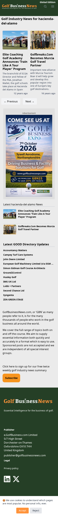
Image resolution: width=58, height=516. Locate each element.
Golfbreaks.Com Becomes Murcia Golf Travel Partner (42, 59)
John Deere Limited (14, 259)
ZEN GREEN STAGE (13, 299)
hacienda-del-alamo (23, 204)
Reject (36, 510)
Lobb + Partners (12, 286)
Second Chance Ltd (13, 290)
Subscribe (11, 378)
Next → (29, 101)
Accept (22, 510)
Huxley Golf (9, 277)
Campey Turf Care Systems (18, 254)
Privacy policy (11, 468)
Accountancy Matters (15, 250)
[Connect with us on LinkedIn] (8, 479)
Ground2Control (12, 272)
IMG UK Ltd (9, 281)
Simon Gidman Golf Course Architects (24, 268)
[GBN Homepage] (19, 6)
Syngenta (8, 295)
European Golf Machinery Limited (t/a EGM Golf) (30, 263)
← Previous (11, 101)
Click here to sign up (15, 366)
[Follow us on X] (16, 479)
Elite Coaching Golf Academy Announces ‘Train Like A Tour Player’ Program (15, 61)
